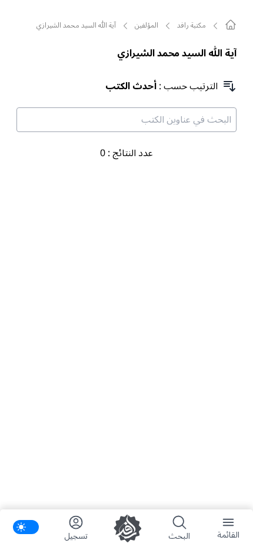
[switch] (26, 527)
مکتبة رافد (191, 26)
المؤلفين (146, 26)
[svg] (231, 25)
